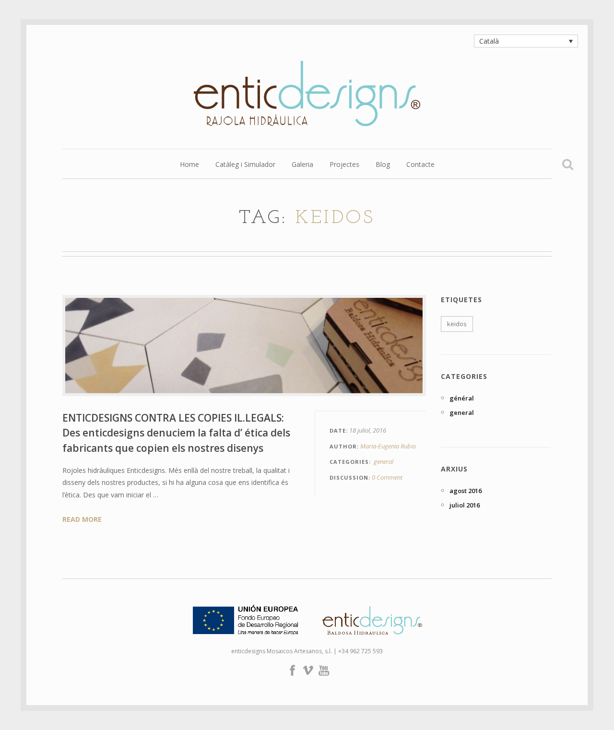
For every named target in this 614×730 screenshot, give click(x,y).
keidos (457, 323)
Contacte (420, 165)
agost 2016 (465, 490)
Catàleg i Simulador (245, 165)
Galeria (302, 165)
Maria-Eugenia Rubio (388, 446)
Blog (383, 165)
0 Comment (387, 477)
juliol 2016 (464, 505)
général (461, 398)
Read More (82, 519)
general (383, 461)
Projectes (344, 165)
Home (189, 165)
